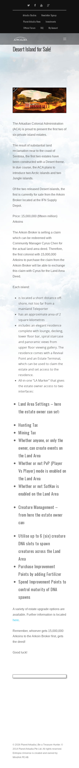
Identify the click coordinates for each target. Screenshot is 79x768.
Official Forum (29, 27)
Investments (51, 21)
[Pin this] (44, 61)
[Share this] (27, 61)
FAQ (42, 27)
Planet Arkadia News (32, 21)
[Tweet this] (36, 61)
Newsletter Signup (48, 15)
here (16, 620)
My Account (53, 27)
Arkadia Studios (29, 15)
